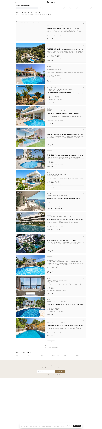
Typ (43, 7)
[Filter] (40, 8)
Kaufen (19, 2)
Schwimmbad (73, 7)
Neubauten (28, 2)
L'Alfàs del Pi (42, 356)
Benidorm (77, 355)
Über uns (75, 2)
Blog (79, 2)
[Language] (86, 2)
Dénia (65, 356)
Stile (53, 7)
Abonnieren (60, 371)
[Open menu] (16, 2)
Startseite (18, 5)
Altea (17, 355)
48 (56, 344)
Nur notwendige (69, 425)
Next (51, 341)
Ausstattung (60, 7)
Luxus (93, 7)
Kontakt (83, 2)
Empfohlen (83, 18)
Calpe (29, 355)
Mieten (23, 2)
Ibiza (29, 356)
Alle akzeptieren (77, 425)
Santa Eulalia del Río (55, 355)
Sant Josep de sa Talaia (20, 356)
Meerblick (67, 7)
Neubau (79, 7)
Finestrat (41, 355)
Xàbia (65, 355)
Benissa (53, 356)
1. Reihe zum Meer (87, 7)
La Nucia (77, 356)
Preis (48, 7)
